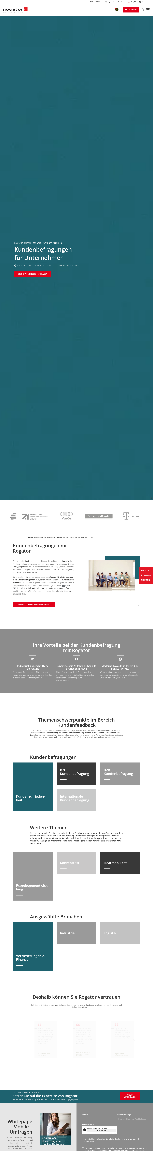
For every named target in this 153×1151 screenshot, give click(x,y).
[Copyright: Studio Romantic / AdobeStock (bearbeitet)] (138, 605)
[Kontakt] (146, 571)
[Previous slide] (11, 517)
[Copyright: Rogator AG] (69, 1144)
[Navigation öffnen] (148, 9)
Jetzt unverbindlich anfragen (32, 274)
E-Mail (85, 1115)
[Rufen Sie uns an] (146, 575)
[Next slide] (138, 517)
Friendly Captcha (88, 1124)
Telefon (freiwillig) (124, 1115)
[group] (43, 1039)
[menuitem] (94, 2)
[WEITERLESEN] (33, 786)
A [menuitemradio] (128, 2)
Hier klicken (101, 1130)
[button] (151, 498)
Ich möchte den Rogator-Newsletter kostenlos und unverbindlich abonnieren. (111, 1140)
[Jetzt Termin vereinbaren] (146, 580)
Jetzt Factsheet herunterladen (33, 604)
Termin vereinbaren (130, 1096)
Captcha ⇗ (111, 1133)
